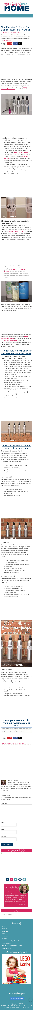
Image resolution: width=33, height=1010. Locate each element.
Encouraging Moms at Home (16, 6)
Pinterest (4, 938)
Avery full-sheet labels (10, 340)
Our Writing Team (7, 948)
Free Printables (12, 743)
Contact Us (5, 929)
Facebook (5, 931)
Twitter (4, 934)
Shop (3, 926)
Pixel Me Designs (24, 1007)
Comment (4, 803)
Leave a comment (16, 32)
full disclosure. (7, 40)
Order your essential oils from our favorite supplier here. (16, 723)
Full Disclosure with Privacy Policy (12, 946)
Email (3, 829)
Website (3, 836)
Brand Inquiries (6, 943)
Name (3, 822)
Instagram (5, 936)
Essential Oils (4, 743)
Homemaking (20, 743)
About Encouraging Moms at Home (12, 941)
